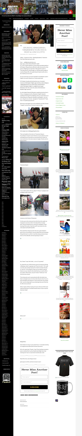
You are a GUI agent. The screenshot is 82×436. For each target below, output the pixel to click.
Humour (5, 144)
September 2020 (4, 258)
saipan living (4, 186)
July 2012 (3, 318)
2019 (2, 216)
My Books (36, 18)
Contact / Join (71, 18)
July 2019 (3, 267)
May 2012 (3, 321)
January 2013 (4, 311)
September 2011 (4, 333)
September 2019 (4, 265)
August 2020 (4, 259)
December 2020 (4, 255)
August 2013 (4, 301)
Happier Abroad (59, 100)
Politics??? (4, 179)
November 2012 (4, 313)
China (5, 130)
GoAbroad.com (5, 360)
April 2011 (3, 340)
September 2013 (4, 300)
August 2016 (4, 284)
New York (6, 170)
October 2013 (4, 298)
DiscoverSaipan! (59, 107)
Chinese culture (4, 131)
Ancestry (4, 124)
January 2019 (4, 272)
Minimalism (4, 159)
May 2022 (3, 241)
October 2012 (4, 314)
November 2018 (4, 275)
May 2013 (3, 305)
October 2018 (4, 277)
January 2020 (4, 264)
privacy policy (37, 390)
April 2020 (3, 261)
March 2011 (4, 341)
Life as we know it (23, 401)
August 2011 (4, 334)
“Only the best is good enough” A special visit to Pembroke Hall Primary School (6, 47)
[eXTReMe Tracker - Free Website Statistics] (56, 400)
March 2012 (4, 324)
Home (10, 18)
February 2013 (4, 310)
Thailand (4, 191)
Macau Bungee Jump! (6, 80)
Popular (6, 182)
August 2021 (4, 249)
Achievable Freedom (60, 103)
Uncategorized (4, 226)
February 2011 (4, 343)
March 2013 (4, 308)
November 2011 (4, 330)
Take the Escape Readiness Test (18, 18)
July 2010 (3, 353)
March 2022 (4, 244)
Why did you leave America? (6, 71)
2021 (2, 219)
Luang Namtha (5, 156)
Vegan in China (4, 194)
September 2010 (4, 350)
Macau (5, 157)
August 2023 (4, 234)
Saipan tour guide (6, 187)
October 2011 (4, 331)
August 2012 (4, 317)
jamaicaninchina (32, 54)
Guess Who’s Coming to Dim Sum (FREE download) (58, 18)
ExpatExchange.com (6, 365)
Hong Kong (4, 142)
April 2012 (3, 323)
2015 (2, 210)
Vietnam (5, 196)
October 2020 (4, 257)
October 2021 (4, 248)
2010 (21, 45)
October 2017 (4, 282)
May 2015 (3, 288)
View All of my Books (65, 340)
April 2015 (3, 290)
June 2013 (3, 304)
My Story (31, 18)
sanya (9, 188)
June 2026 (3, 232)
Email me (58, 114)
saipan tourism (4, 188)
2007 (2, 202)
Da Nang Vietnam (6, 135)
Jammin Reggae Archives (60, 105)
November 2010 (4, 347)
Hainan (5, 141)
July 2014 (3, 294)
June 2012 (3, 320)
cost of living (4, 133)
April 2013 (3, 307)
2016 (2, 212)
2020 (2, 217)
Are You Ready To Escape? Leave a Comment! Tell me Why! (6, 34)
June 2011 (3, 337)
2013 (2, 207)
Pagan (4, 175)
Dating (3, 136)
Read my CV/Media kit (60, 123)
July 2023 (3, 235)
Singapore (4, 190)
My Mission (27, 18)
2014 (2, 209)
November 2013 (4, 297)
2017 (2, 213)
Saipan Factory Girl (59, 98)
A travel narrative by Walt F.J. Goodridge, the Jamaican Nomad (16, 15)
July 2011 (3, 336)
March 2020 (4, 262)
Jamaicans (4, 150)
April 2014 (3, 295)
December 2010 (4, 346)
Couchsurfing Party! (24, 405)
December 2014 (4, 291)
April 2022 (3, 242)
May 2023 (3, 238)
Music (8, 159)
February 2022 (4, 245)
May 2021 (3, 254)
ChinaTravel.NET (5, 363)
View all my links (65, 70)
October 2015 (4, 285)
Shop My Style (42, 18)
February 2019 (4, 271)
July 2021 (3, 251)
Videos (47, 18)
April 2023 (3, 239)
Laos (3, 152)
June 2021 (3, 252)
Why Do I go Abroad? (6, 85)
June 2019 (3, 268)
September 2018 (4, 278)
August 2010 (4, 351)
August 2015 (4, 287)
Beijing (9, 124)
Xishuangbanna (6, 198)
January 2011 (4, 344)
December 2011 (4, 328)
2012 (2, 206)
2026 (2, 223)
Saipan (6, 184)
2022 (2, 220)
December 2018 (4, 274)
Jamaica (5, 146)
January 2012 (4, 327)
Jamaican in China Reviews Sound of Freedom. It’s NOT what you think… (6, 69)
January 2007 (4, 354)
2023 (3, 118)
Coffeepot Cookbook (5, 132)
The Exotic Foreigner (60, 96)
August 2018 (4, 280)
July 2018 (3, 281)
